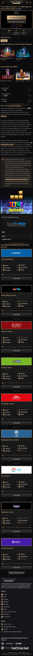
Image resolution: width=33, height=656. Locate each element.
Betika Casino (6, 368)
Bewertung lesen (24, 33)
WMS (29, 108)
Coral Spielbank (7, 259)
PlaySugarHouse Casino (10, 440)
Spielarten (4, 99)
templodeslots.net (27, 654)
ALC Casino (5, 476)
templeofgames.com (23, 652)
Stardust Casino (7, 512)
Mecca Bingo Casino (8, 295)
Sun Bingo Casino (7, 404)
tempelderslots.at (12, 652)
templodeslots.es (5, 654)
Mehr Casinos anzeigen (16, 573)
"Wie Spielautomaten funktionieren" (16, 179)
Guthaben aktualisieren (16, 33)
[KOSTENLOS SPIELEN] (8, 51)
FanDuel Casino (7, 548)
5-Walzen (4, 41)
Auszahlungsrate (5, 93)
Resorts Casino (6, 331)
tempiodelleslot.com (16, 654)
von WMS (18, 9)
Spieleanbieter (5, 88)
